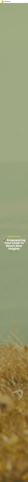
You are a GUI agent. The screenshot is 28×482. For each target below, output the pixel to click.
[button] (26, 1)
